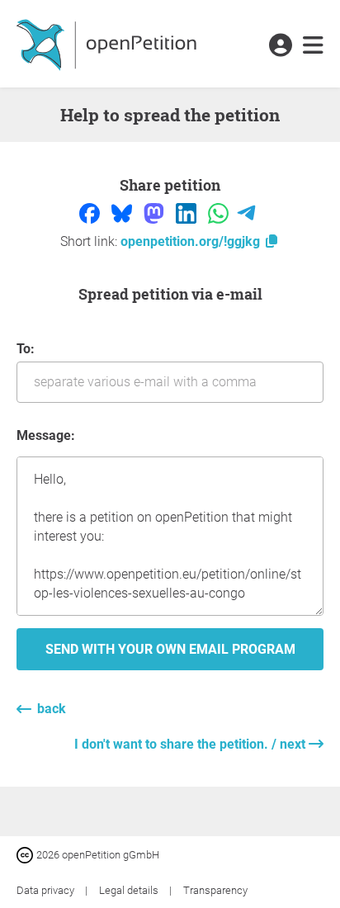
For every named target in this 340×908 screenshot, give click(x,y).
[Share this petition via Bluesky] (123, 212)
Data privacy (47, 890)
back (51, 708)
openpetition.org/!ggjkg (191, 241)
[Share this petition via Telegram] (246, 212)
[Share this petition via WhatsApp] (220, 212)
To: (26, 349)
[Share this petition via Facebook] (91, 212)
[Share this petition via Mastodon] (156, 212)
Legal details (130, 890)
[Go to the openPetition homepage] (109, 43)
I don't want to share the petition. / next (191, 744)
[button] (280, 46)
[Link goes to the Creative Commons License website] (26, 854)
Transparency (215, 890)
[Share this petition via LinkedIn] (188, 212)
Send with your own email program (170, 649)
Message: (46, 435)
